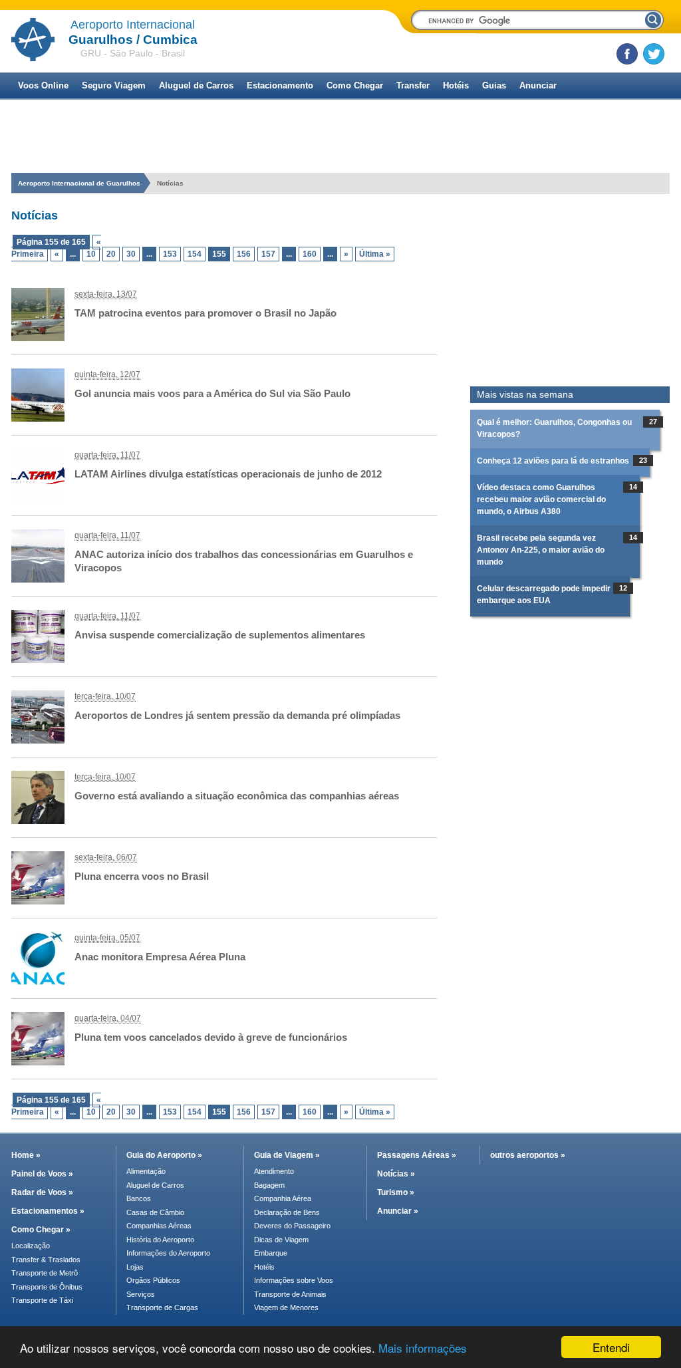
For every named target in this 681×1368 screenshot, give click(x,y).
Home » (26, 1155)
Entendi (611, 1347)
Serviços (140, 1294)
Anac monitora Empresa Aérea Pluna (159, 956)
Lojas (135, 1267)
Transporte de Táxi (42, 1300)
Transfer (413, 85)
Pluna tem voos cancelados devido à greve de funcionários (210, 1037)
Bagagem (269, 1185)
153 (170, 254)
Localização (30, 1246)
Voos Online (43, 85)
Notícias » (396, 1173)
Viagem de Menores (286, 1307)
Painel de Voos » (42, 1173)
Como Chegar (355, 85)
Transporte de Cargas (162, 1307)
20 (111, 254)
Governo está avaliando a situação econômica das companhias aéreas (236, 795)
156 (244, 254)
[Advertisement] (570, 290)
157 (268, 254)
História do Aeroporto (160, 1240)
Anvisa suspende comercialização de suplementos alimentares (219, 634)
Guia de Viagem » (287, 1155)
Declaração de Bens (287, 1212)
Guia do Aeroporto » (164, 1155)
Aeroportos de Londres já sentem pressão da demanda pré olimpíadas (237, 715)
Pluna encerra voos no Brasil (141, 876)
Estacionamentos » (47, 1211)
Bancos (138, 1198)
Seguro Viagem (114, 85)
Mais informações (422, 1347)
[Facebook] (627, 54)
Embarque (270, 1253)
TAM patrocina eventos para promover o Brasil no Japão (205, 313)
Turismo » (395, 1192)
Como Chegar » (40, 1229)
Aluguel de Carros (196, 85)
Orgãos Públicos (153, 1280)
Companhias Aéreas (159, 1226)
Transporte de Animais (290, 1294)
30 (131, 254)
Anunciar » (397, 1211)
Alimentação (146, 1171)
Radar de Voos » (42, 1192)
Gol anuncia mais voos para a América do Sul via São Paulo (212, 393)
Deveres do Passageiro (292, 1226)
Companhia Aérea (282, 1198)
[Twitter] (653, 54)
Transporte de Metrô (44, 1273)
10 (91, 254)
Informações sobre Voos (293, 1280)
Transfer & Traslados (45, 1260)
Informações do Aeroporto (168, 1253)
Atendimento (274, 1171)
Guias (494, 85)
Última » (374, 254)
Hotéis (456, 85)
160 (310, 254)
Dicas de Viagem (281, 1240)
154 (195, 254)
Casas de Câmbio (155, 1212)
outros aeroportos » (527, 1155)
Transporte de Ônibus (46, 1287)
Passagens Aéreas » (416, 1155)
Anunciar (538, 85)
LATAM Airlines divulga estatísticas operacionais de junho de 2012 (228, 473)
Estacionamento (280, 85)
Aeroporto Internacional (132, 24)
